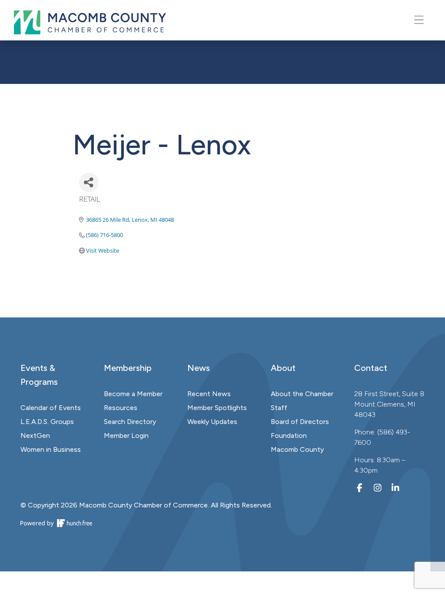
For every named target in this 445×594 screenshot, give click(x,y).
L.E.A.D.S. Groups (47, 421)
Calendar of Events (50, 408)
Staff (279, 408)
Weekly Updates (212, 421)
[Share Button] (89, 182)
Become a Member (133, 394)
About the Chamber (302, 394)
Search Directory (130, 421)
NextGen (35, 435)
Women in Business (50, 449)
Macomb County (297, 449)
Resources (120, 408)
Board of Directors (300, 421)
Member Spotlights (217, 408)
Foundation (289, 435)
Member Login (126, 435)
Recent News (209, 394)
